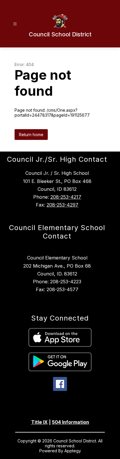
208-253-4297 (62, 205)
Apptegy (72, 450)
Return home (31, 134)
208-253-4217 (65, 197)
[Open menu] (15, 24)
